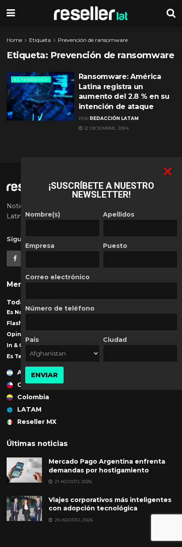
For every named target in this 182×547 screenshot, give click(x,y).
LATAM (29, 409)
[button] (167, 171)
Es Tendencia (31, 79)
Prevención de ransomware (93, 40)
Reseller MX (37, 422)
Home (14, 40)
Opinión (19, 334)
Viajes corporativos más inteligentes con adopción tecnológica (110, 504)
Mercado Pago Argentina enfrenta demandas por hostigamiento (107, 465)
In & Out (18, 345)
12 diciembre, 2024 (106, 128)
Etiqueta (40, 40)
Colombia (33, 397)
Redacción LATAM (114, 118)
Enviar (44, 375)
